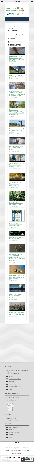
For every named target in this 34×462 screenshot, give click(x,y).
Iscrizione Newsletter (15, 386)
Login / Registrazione (15, 427)
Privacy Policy (12, 381)
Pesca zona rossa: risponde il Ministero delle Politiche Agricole (16, 130)
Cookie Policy (12, 384)
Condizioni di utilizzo (15, 379)
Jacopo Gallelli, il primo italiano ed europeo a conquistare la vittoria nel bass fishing (16, 59)
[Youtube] (18, 442)
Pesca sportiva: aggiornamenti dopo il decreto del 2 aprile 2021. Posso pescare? (16, 112)
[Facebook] (15, 442)
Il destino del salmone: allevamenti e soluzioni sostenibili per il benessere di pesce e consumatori (17, 93)
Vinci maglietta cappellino (13, 400)
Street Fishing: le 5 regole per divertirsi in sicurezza (16, 313)
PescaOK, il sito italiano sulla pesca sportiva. (16, 203)
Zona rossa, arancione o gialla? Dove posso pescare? (16, 147)
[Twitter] (16, 442)
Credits (11, 437)
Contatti (11, 376)
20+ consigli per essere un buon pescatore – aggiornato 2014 (16, 184)
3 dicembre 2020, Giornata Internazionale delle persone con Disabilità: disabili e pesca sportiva (17, 166)
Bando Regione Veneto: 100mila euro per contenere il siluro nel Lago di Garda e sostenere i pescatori (17, 257)
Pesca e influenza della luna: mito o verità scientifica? (15, 295)
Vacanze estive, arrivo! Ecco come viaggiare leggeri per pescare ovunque (17, 277)
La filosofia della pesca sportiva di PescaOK (15, 224)
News (10, 389)
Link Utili (11, 435)
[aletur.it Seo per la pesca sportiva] (17, 15)
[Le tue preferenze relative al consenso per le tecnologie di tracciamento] (31, 459)
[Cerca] (8, 42)
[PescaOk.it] (15, 10)
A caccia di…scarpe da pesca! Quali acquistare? (16, 76)
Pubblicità (12, 429)
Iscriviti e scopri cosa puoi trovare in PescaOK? (16, 238)
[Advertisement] (17, 343)
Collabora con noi (14, 432)
